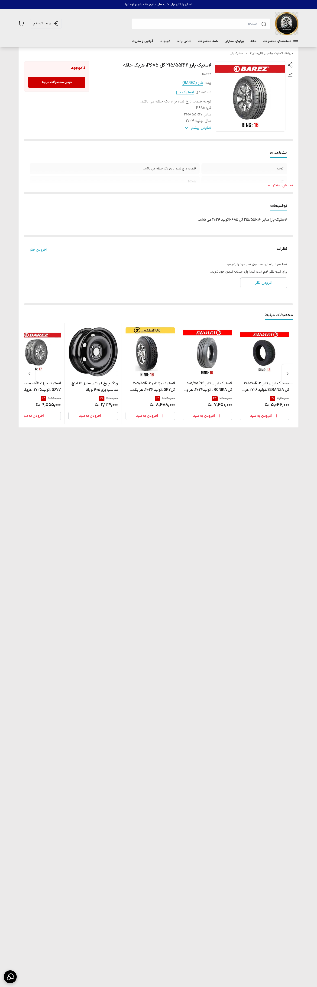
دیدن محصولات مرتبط (57, 82)
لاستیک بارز (236, 53)
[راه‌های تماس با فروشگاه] (10, 976)
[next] (29, 373)
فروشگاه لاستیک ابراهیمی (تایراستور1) (271, 53)
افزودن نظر (38, 249)
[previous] (287, 373)
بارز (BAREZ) (192, 83)
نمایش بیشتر (283, 185)
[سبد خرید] (21, 23)
